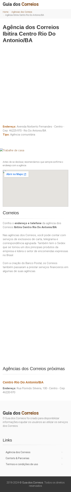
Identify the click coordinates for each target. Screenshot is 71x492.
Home (5, 12)
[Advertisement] (35, 82)
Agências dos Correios (21, 12)
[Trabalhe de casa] (35, 150)
